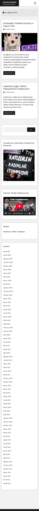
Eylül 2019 (6, 284)
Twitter (14, 231)
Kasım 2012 (7, 407)
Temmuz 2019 (8, 291)
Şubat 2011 (7, 483)
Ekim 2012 (6, 411)
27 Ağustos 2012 (10, 92)
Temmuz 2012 (8, 422)
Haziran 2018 (7, 331)
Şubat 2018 (7, 338)
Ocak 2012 (7, 443)
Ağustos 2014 (7, 356)
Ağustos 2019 (7, 288)
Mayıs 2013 (7, 385)
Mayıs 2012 (7, 429)
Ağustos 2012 (7, 418)
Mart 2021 (6, 251)
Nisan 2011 (7, 476)
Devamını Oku (9, 73)
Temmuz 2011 (8, 465)
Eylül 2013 (6, 374)
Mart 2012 (6, 436)
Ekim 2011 (6, 454)
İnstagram (21, 231)
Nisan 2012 (7, 432)
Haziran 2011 (7, 469)
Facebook (6, 231)
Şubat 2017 (7, 349)
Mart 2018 (6, 335)
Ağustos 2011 (7, 461)
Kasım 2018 (7, 317)
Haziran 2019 (7, 295)
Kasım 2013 (7, 371)
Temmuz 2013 (8, 378)
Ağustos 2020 (7, 259)
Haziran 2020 (7, 266)
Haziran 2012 (7, 425)
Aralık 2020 (7, 255)
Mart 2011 (6, 480)
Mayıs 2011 (7, 472)
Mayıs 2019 (7, 298)
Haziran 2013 (7, 382)
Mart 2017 (6, 345)
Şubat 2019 (7, 309)
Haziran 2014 (7, 360)
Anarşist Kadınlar (9, 2)
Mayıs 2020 (7, 269)
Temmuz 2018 (8, 327)
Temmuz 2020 (8, 262)
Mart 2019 (6, 306)
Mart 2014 (6, 367)
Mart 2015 (6, 353)
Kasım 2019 (7, 280)
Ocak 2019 (7, 313)
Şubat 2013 (7, 396)
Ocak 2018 (7, 342)
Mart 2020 (6, 277)
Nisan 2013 (7, 389)
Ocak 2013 (7, 400)
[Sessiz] (30, 213)
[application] (19, 206)
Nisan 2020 (7, 273)
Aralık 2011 (7, 447)
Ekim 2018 (6, 320)
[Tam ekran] (33, 213)
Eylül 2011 (6, 458)
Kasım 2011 (7, 451)
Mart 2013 (6, 393)
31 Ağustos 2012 (10, 29)
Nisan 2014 (7, 364)
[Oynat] (6, 213)
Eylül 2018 (6, 324)
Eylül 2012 (6, 414)
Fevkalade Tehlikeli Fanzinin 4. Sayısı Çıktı (19, 42)
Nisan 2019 (7, 302)
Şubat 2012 (7, 440)
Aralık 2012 (7, 403)
